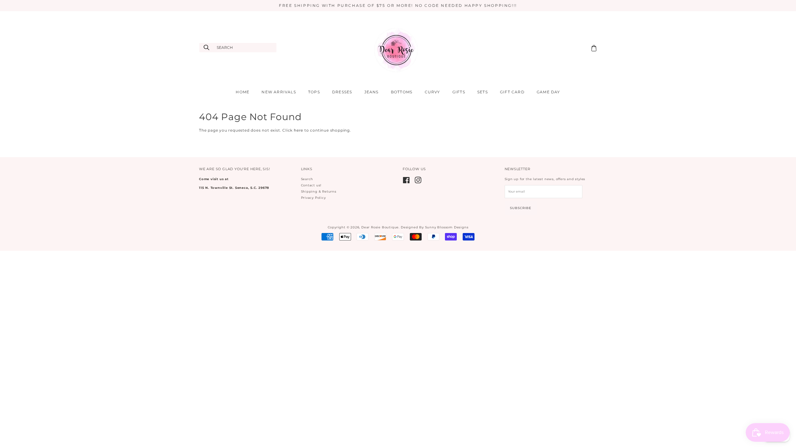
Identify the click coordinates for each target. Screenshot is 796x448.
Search (307, 179)
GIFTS (458, 92)
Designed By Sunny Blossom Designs (434, 227)
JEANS (371, 92)
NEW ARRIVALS (278, 92)
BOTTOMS (401, 92)
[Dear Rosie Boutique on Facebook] (406, 182)
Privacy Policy (313, 198)
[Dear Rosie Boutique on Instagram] (418, 182)
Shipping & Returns (318, 191)
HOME (242, 92)
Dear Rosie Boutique (380, 227)
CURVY (432, 92)
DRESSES (342, 92)
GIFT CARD (512, 92)
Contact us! (311, 185)
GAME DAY (548, 92)
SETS (482, 92)
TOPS (314, 92)
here (298, 130)
